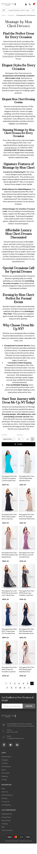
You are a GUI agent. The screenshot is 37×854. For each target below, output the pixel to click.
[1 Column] (27, 439)
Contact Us (5, 801)
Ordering (5, 824)
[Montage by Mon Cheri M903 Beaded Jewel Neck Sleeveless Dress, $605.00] (27, 614)
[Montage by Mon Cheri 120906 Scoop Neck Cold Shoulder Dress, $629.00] (10, 461)
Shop (4, 753)
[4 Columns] (32, 439)
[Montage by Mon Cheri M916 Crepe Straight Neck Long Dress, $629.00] (10, 500)
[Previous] (6, 683)
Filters (19, 444)
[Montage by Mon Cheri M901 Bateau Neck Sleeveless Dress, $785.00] (27, 652)
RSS (3, 827)
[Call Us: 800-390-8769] (29, 4)
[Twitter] (10, 744)
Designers (5, 760)
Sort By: (4, 435)
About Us (5, 792)
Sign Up (29, 706)
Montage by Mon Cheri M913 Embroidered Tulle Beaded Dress (10, 555)
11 (24, 688)
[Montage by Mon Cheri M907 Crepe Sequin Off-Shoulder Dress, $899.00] (10, 614)
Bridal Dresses (6, 756)
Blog (3, 788)
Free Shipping (6, 805)
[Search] (33, 10)
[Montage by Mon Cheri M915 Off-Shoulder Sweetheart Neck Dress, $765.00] (27, 500)
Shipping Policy (7, 814)
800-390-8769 (12, 732)
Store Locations (7, 830)
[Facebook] (4, 744)
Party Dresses (6, 766)
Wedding (5, 776)
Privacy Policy (6, 817)
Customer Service (9, 810)
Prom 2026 (5, 773)
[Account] (26, 4)
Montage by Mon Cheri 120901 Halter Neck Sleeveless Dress (26, 478)
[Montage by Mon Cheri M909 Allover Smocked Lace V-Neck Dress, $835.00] (10, 576)
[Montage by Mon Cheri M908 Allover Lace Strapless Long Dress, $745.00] (27, 576)
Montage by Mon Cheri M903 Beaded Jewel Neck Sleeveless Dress (26, 631)
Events (4, 770)
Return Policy (6, 820)
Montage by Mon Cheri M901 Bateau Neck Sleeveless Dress (26, 669)
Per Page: (20, 435)
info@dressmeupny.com (15, 738)
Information (6, 785)
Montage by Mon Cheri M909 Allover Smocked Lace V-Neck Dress (9, 593)
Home (3, 15)
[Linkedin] (17, 744)
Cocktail (5, 763)
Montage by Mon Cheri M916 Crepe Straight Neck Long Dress (9, 516)
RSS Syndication (7, 795)
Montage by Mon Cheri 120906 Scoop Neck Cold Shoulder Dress (9, 478)
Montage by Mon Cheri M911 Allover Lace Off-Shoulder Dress (26, 555)
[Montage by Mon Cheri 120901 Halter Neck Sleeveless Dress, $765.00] (27, 461)
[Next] (28, 687)
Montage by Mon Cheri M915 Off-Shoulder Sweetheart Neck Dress (27, 516)
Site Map (4, 798)
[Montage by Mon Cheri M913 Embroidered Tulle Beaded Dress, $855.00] (10, 538)
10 (20, 688)
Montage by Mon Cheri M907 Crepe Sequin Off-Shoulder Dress (9, 631)
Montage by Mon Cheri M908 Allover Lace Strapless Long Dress (26, 593)
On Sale (4, 779)
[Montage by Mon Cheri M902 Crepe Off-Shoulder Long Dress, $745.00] (10, 652)
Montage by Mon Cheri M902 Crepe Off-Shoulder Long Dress (9, 669)
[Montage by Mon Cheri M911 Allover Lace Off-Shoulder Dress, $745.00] (27, 538)
